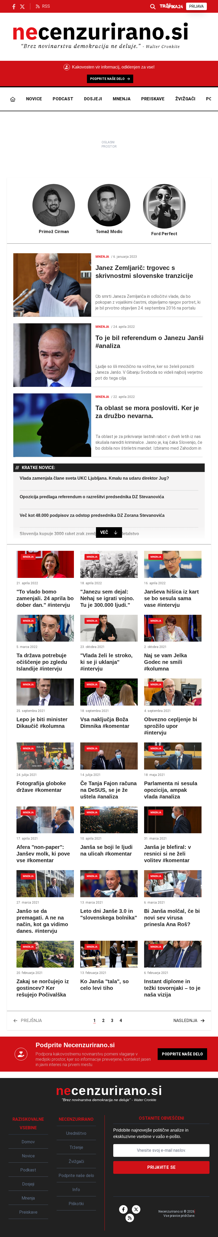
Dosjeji (93, 98)
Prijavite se (161, 1167)
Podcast (63, 98)
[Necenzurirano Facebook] (13, 6)
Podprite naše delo (182, 1054)
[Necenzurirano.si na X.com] (22, 6)
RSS (46, 6)
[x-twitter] (136, 1209)
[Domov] (13, 99)
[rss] (129, 1218)
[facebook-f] (123, 1209)
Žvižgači (185, 98)
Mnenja (122, 98)
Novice (34, 98)
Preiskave (153, 98)
